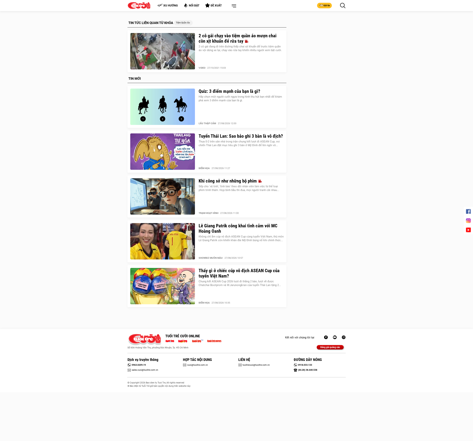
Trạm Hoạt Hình (208, 213)
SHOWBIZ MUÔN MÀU (211, 257)
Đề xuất (216, 5)
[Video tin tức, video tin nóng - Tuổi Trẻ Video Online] (199, 340)
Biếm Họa (204, 168)
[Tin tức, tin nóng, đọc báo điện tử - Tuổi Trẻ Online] (170, 340)
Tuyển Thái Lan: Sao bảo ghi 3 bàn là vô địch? (241, 136)
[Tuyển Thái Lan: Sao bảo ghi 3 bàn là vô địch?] (162, 151)
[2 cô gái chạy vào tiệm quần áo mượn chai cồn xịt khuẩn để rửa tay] (162, 51)
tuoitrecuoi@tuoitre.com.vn (256, 365)
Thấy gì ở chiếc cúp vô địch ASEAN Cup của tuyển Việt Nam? (239, 273)
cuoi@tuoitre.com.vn (197, 365)
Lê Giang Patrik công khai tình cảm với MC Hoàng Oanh (238, 228)
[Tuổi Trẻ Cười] (344, 337)
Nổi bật (194, 5)
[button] (233, 6)
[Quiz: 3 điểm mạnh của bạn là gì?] (162, 107)
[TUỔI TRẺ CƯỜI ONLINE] (144, 340)
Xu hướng (170, 5)
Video (202, 67)
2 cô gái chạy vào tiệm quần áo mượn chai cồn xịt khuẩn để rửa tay (237, 38)
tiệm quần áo (183, 22)
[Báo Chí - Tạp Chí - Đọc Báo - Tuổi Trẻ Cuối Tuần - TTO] (184, 340)
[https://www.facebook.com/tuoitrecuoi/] (326, 337)
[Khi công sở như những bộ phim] (162, 196)
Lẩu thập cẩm (207, 123)
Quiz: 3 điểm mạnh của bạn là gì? (229, 91)
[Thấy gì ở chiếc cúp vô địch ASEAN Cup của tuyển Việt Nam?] (162, 286)
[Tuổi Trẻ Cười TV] (335, 337)
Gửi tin (327, 5)
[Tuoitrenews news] (214, 340)
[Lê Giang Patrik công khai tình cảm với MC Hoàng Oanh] (162, 241)
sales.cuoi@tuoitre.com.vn (145, 370)
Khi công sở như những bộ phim (228, 181)
